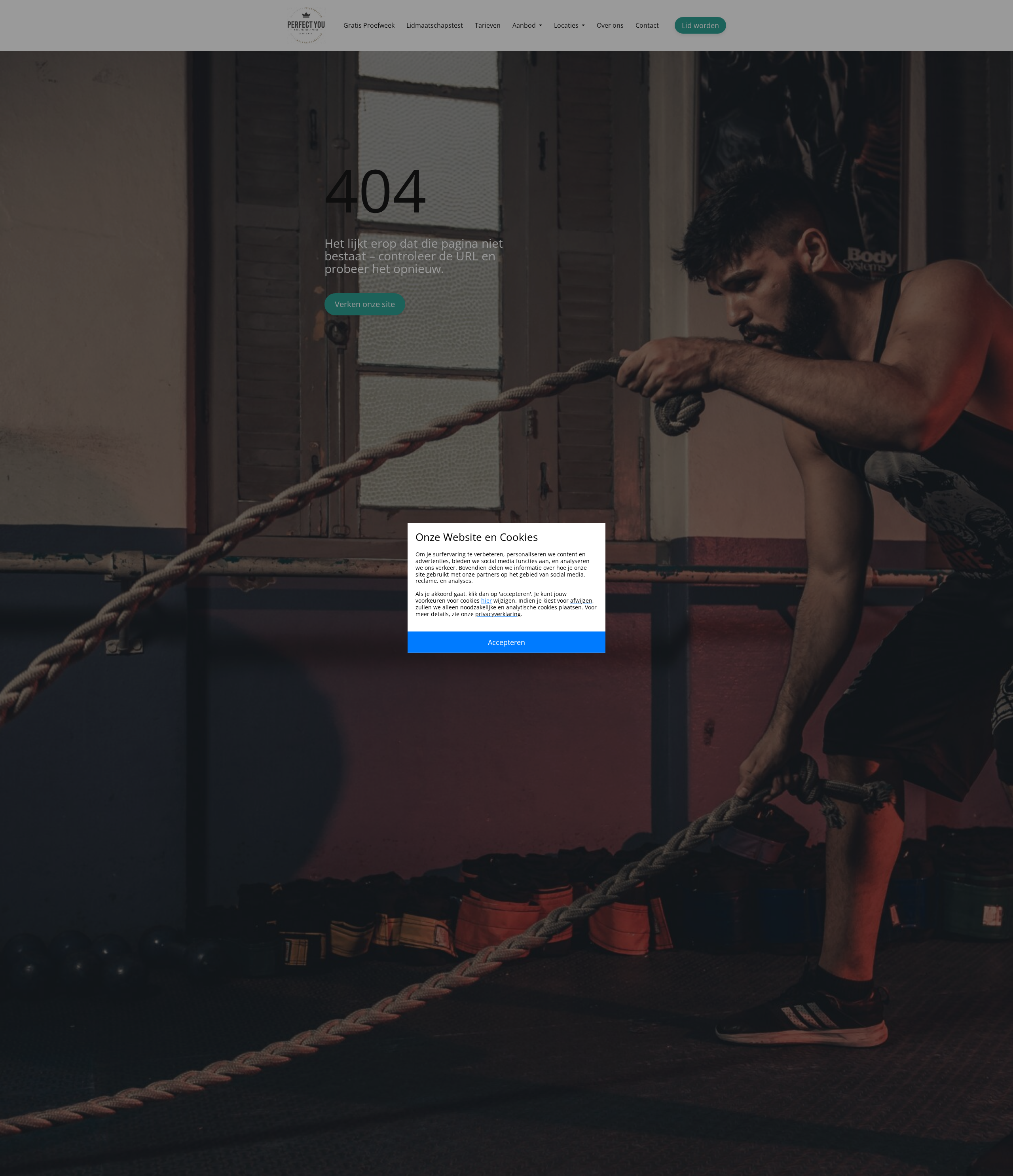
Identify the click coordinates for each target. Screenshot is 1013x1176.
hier (486, 600)
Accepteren (506, 642)
